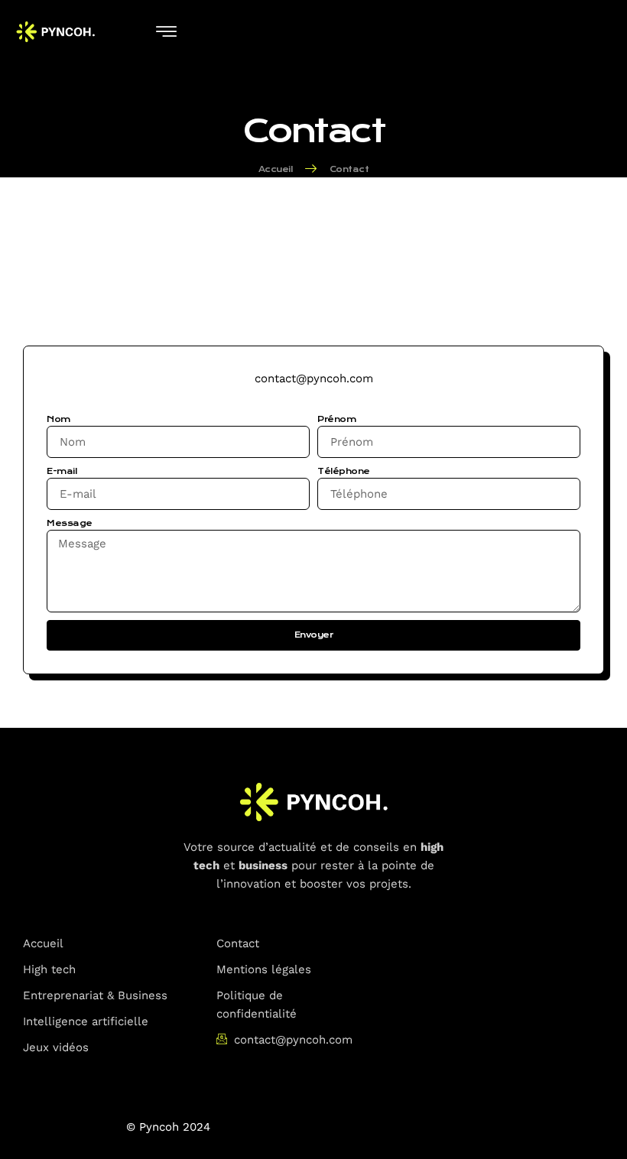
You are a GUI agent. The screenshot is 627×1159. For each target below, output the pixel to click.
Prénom (336, 419)
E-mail (61, 471)
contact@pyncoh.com (314, 378)
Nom (58, 419)
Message (70, 523)
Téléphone (343, 471)
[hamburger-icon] (166, 33)
